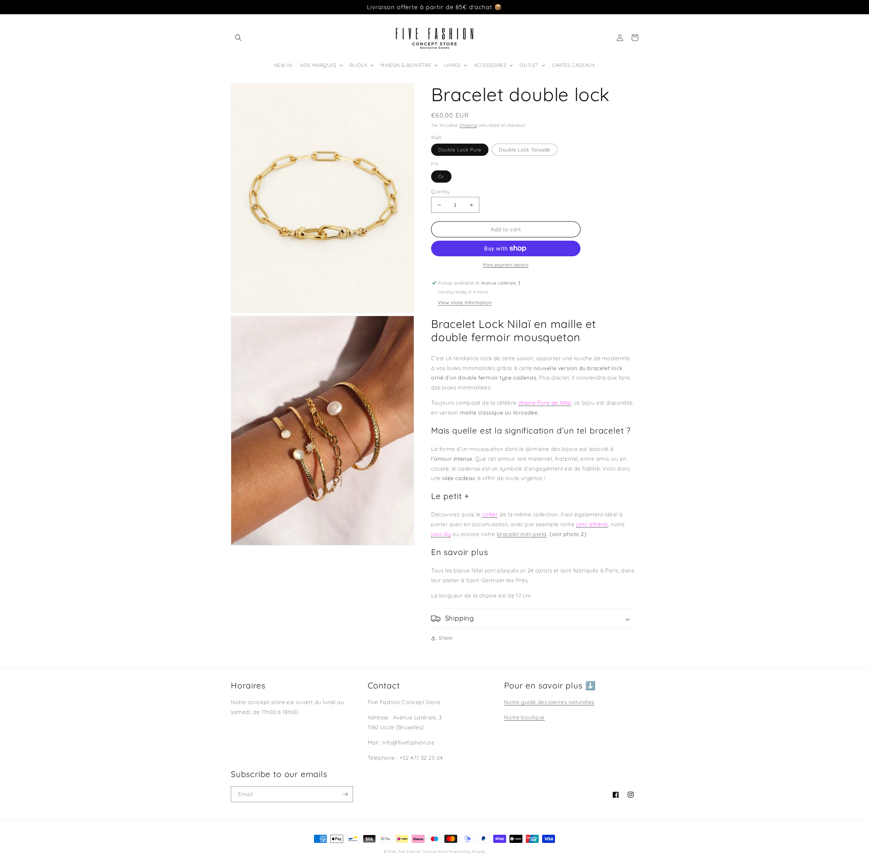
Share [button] (445, 638)
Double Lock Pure (459, 150)
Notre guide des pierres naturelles (549, 702)
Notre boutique (524, 717)
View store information (465, 302)
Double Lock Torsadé (524, 150)
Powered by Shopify (467, 851)
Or (441, 176)
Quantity (440, 191)
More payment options (506, 264)
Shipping (468, 125)
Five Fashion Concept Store (423, 851)
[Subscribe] (345, 794)
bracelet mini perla (522, 534)
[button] (238, 37)
